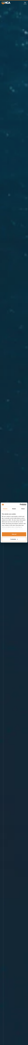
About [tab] (23, 508)
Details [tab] (14, 508)
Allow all (14, 534)
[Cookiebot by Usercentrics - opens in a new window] (20, 505)
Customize (13, 539)
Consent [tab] (5, 508)
